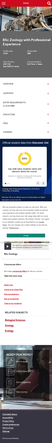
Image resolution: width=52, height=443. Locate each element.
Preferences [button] (14, 228)
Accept (25, 235)
